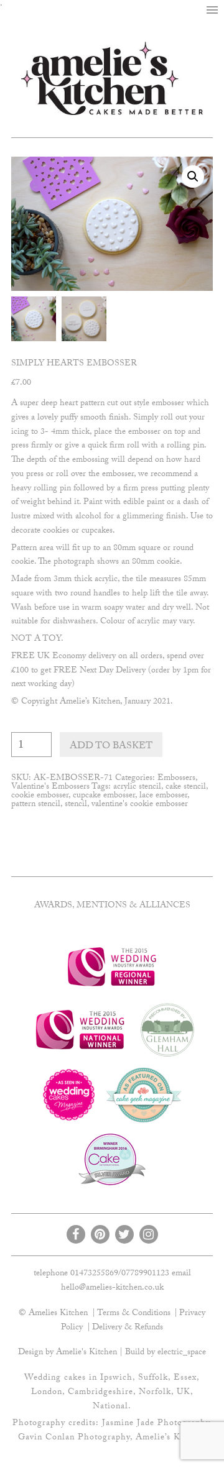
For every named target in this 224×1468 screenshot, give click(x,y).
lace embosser (163, 796)
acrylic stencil (137, 787)
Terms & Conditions (133, 1313)
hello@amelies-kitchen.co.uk (112, 1288)
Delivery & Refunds (127, 1328)
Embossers (176, 778)
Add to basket (111, 746)
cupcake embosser (104, 796)
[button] (212, 10)
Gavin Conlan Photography (74, 1438)
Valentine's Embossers (50, 787)
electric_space (181, 1353)
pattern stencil (35, 804)
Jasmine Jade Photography (156, 1423)
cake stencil (186, 787)
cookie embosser (39, 796)
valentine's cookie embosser (139, 804)
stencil (76, 804)
